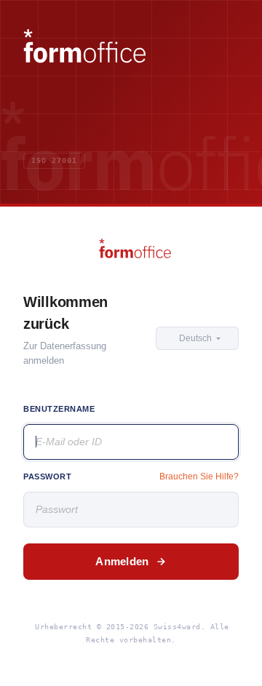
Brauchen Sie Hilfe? (199, 476)
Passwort (47, 476)
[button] (197, 338)
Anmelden (121, 561)
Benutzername (59, 408)
